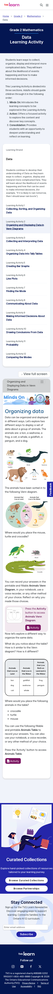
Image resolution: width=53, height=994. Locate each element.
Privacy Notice (28, 983)
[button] (50, 489)
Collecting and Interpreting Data (24, 241)
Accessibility (26, 986)
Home (6, 16)
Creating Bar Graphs (17, 266)
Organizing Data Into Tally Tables (24, 253)
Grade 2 (18, 16)
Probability (12, 344)
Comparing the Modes (19, 357)
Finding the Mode (16, 291)
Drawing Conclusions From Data (24, 332)
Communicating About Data (22, 303)
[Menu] (47, 5)
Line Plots (12, 278)
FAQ (39, 986)
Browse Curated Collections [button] (26, 880)
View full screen (34, 374)
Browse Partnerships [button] (26, 888)
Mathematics (34, 16)
